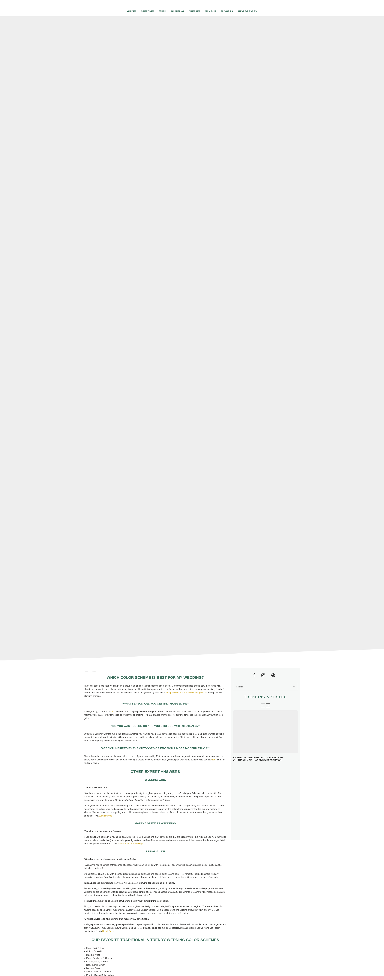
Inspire (152, 331)
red (213, 759)
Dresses (194, 11)
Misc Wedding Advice (167, 331)
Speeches (147, 11)
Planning (177, 11)
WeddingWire (105, 815)
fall (111, 711)
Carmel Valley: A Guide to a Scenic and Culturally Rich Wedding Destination (258, 758)
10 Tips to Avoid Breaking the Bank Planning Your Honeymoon (269, 801)
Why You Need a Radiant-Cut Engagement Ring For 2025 (271, 769)
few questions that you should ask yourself (186, 692)
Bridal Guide (108, 931)
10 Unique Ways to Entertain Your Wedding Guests (269, 812)
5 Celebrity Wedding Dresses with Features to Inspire (271, 791)
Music (163, 11)
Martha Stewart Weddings (130, 843)
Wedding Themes (208, 331)
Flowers (227, 11)
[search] (294, 686)
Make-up (210, 11)
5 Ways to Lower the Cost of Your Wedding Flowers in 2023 (271, 834)
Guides (131, 11)
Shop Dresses (247, 11)
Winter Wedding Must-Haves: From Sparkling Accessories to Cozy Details (267, 780)
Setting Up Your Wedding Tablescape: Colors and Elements (269, 823)
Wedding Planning (189, 331)
